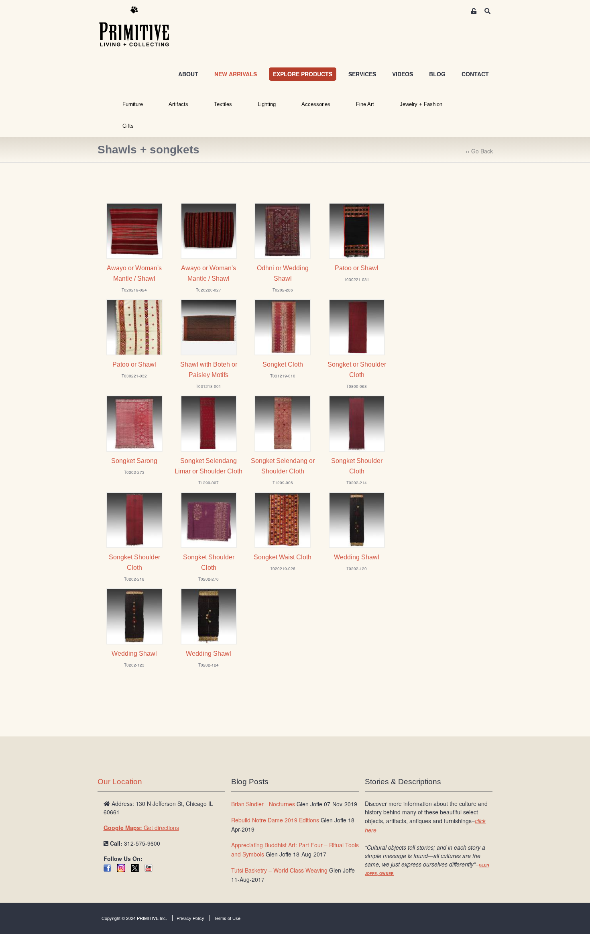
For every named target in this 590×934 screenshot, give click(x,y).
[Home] (140, 27)
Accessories (315, 104)
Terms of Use (227, 918)
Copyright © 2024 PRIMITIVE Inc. (134, 918)
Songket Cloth (282, 364)
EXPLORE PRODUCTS (302, 74)
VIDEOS (402, 74)
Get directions (141, 828)
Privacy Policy (190, 918)
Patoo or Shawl (356, 268)
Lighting (267, 104)
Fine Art (365, 104)
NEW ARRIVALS (235, 74)
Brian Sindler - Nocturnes (263, 804)
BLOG (437, 74)
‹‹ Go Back (479, 151)
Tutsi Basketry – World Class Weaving (279, 870)
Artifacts (178, 104)
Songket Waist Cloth (282, 557)
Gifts (128, 126)
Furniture (132, 104)
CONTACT (475, 74)
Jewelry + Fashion (421, 104)
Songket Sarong (134, 460)
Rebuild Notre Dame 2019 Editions (275, 820)
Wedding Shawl (356, 557)
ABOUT (188, 74)
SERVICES (362, 74)
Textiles (223, 104)
